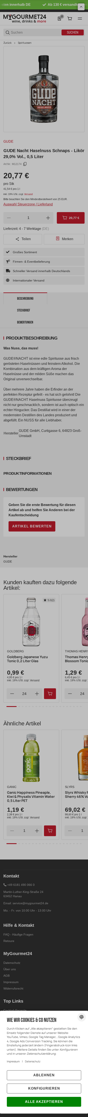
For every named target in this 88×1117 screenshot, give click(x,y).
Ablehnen (44, 1075)
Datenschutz (32, 1061)
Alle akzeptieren (44, 1102)
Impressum (13, 1061)
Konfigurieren (44, 1088)
